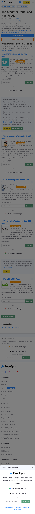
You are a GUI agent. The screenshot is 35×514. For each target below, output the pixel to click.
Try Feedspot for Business (13, 507)
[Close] (32, 467)
